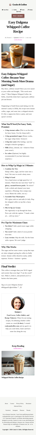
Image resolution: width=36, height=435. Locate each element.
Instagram (15, 410)
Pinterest (22, 410)
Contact (12, 403)
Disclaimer (28, 403)
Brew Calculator (18, 16)
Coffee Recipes (18, 39)
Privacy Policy (20, 403)
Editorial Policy (18, 406)
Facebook (8, 410)
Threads (28, 410)
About (6, 403)
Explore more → (18, 348)
